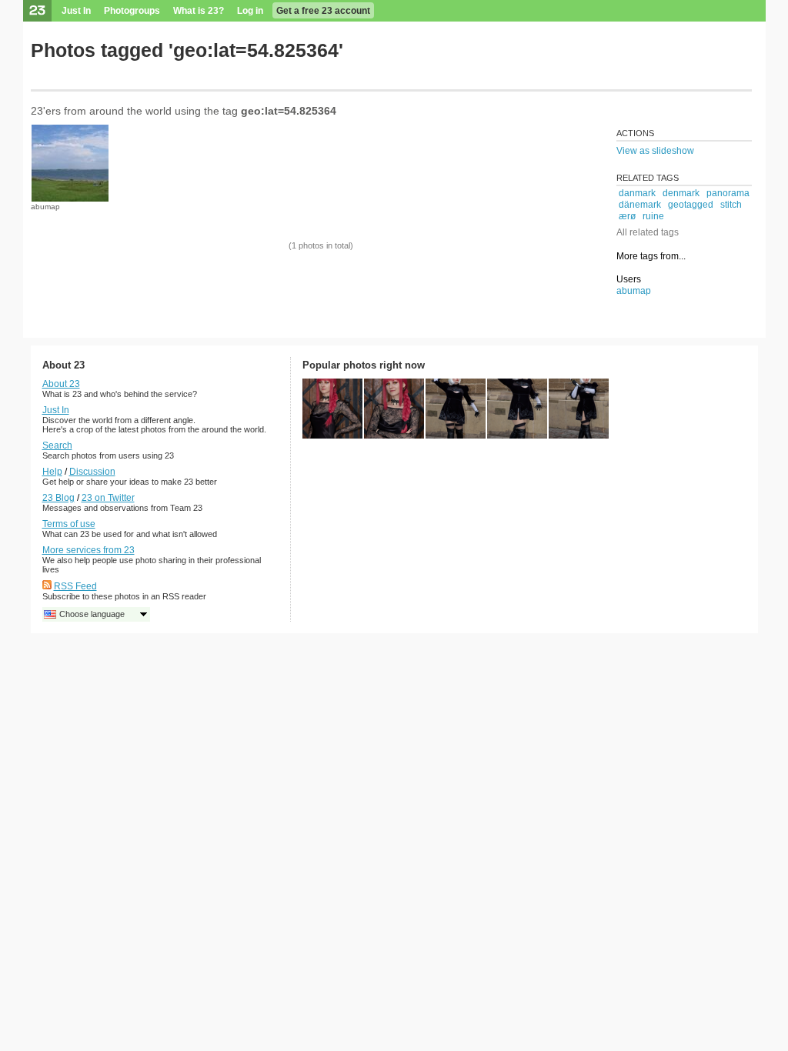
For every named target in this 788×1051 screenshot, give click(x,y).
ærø (627, 216)
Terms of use (68, 524)
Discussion (92, 471)
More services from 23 (88, 550)
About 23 (61, 384)
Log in (250, 10)
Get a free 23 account (323, 10)
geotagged (690, 204)
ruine (653, 216)
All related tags (647, 232)
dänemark (640, 204)
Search (57, 445)
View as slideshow (655, 150)
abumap (45, 206)
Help (52, 471)
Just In (76, 10)
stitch (731, 204)
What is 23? (198, 10)
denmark (681, 193)
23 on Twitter (108, 497)
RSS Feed (75, 586)
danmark (637, 193)
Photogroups (132, 10)
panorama (728, 193)
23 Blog (58, 497)
